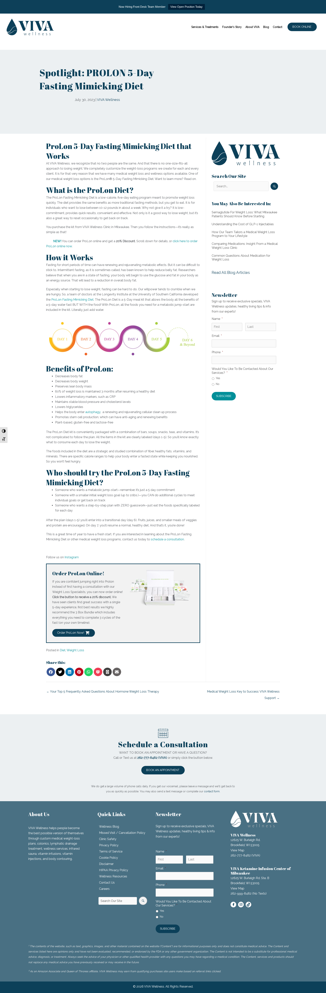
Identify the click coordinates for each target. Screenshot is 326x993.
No (217, 384)
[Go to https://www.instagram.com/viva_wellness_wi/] (241, 904)
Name (217, 319)
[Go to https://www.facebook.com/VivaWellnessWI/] (233, 904)
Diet (62, 650)
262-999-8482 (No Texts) (249, 893)
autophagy (92, 412)
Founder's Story (232, 26)
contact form (212, 791)
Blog (266, 26)
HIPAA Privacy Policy (113, 870)
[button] (302, 27)
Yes (218, 378)
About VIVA (252, 26)
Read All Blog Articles (231, 272)
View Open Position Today (186, 6)
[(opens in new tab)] (161, 589)
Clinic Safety (107, 839)
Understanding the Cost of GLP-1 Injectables (243, 224)
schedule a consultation (167, 539)
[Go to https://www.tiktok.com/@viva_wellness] (248, 904)
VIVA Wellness (108, 100)
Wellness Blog (109, 826)
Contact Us (107, 882)
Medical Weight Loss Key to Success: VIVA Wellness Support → (243, 692)
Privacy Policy (108, 845)
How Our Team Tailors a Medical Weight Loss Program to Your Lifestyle (243, 234)
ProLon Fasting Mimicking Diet (72, 299)
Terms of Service (110, 851)
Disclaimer (106, 864)
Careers (104, 889)
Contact (277, 26)
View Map (237, 850)
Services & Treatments (204, 26)
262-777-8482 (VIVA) (245, 855)
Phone (217, 352)
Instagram (72, 557)
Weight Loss (75, 650)
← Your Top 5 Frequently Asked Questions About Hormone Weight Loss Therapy (102, 691)
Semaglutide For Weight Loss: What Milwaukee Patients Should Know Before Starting (244, 214)
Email (217, 336)
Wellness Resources (113, 876)
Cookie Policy (108, 857)
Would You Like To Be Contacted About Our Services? (242, 371)
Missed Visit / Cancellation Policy (122, 833)
